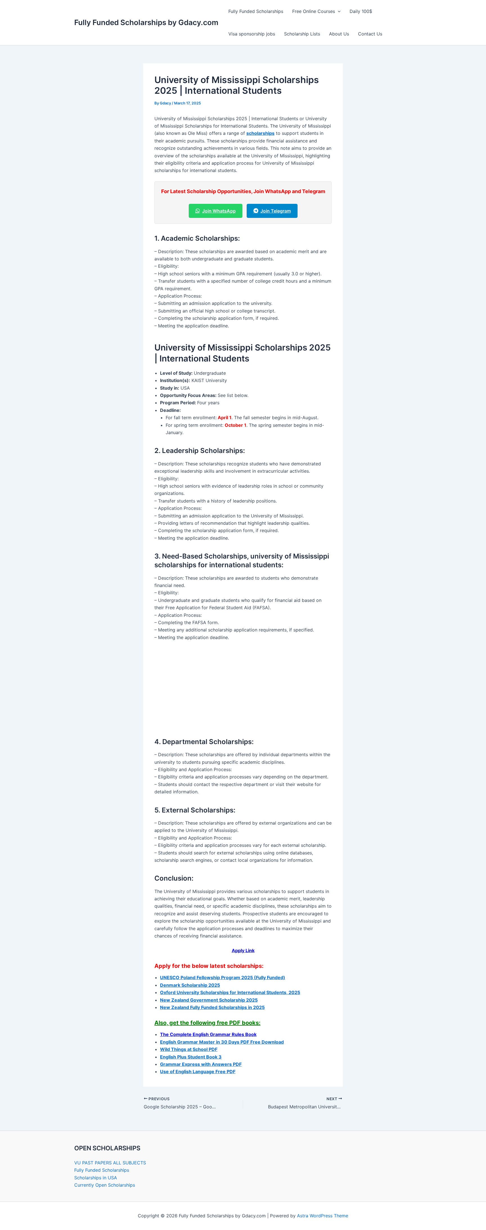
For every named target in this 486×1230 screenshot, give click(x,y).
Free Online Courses (313, 11)
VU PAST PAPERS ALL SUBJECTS (110, 1163)
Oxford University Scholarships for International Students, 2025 (230, 992)
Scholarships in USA (95, 1177)
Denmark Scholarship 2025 (190, 985)
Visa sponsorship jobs (251, 34)
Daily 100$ (361, 11)
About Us (339, 34)
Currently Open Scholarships (104, 1185)
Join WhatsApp (219, 211)
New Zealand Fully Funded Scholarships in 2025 (212, 1007)
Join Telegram (275, 211)
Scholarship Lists (302, 34)
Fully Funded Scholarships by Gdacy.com (146, 22)
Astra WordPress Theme (322, 1215)
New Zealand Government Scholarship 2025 (209, 1000)
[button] (338, 11)
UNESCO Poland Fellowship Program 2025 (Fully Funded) (222, 977)
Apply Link (243, 950)
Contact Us (370, 34)
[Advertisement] (243, 687)
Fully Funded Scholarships (255, 11)
